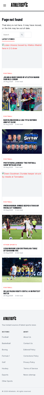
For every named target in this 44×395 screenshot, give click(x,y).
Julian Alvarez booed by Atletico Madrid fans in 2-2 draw (21, 78)
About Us (27, 337)
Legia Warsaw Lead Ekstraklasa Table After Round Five (20, 249)
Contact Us (28, 343)
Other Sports (10, 245)
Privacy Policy (29, 362)
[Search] (22, 34)
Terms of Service (30, 368)
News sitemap (29, 375)
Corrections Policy (30, 356)
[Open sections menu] (4, 5)
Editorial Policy (29, 350)
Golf (3, 362)
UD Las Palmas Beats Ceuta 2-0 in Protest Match (21, 292)
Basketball (6, 343)
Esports (5, 375)
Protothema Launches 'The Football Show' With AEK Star (19, 164)
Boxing (5, 350)
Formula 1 (6, 356)
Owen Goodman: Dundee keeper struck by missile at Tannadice (21, 207)
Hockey (5, 368)
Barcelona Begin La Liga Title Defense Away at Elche (20, 121)
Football (7, 73)
